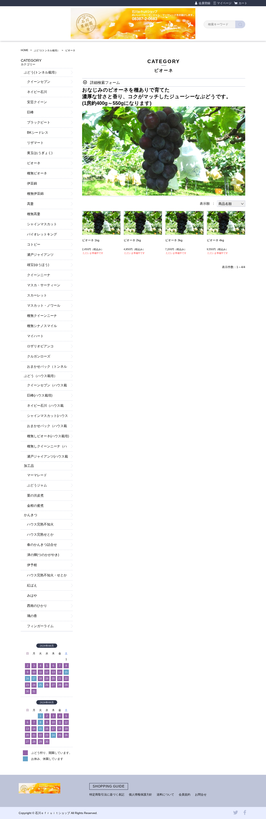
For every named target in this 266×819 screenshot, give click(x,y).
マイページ (224, 3)
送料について (165, 794)
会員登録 (204, 3)
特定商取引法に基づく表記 (106, 794)
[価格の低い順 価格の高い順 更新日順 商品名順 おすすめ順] (231, 204)
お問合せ (201, 794)
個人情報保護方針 (140, 794)
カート (243, 3)
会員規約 (184, 794)
